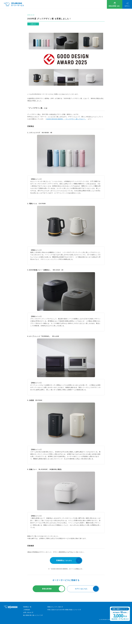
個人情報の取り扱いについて (32, 615)
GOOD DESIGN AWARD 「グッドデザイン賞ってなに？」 (66, 119)
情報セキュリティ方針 (54, 607)
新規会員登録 (115, 6)
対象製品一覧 (27, 607)
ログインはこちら (81, 589)
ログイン (127, 6)
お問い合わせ (27, 612)
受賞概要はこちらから (64, 560)
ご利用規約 (26, 609)
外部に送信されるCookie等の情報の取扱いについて (63, 609)
